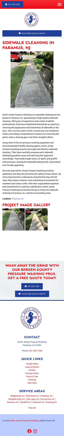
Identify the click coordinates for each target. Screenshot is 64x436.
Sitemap (32, 379)
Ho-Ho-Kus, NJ (47, 399)
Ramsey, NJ (51, 402)
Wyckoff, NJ (25, 402)
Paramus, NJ (18, 198)
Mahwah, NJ (39, 402)
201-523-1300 (14, 4)
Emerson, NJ (13, 402)
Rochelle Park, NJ (16, 399)
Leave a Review (32, 366)
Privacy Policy (32, 373)
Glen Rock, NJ (32, 395)
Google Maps (32, 363)
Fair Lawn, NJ (32, 399)
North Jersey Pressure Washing (24, 420)
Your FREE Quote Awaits (33, 33)
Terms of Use (32, 376)
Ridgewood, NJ (17, 395)
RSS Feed (32, 382)
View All (32, 407)
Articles (32, 370)
